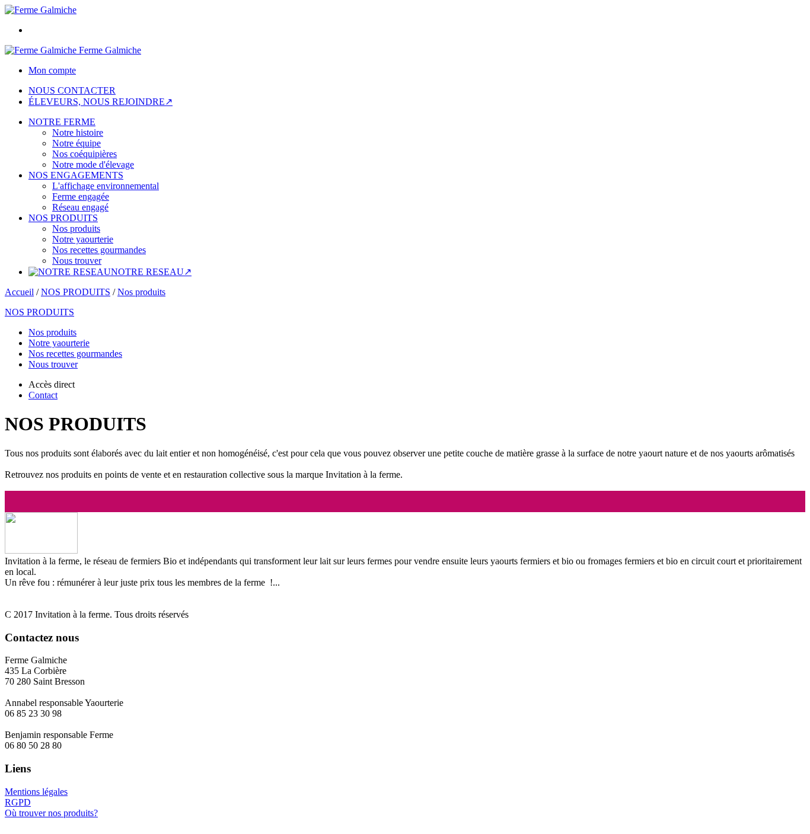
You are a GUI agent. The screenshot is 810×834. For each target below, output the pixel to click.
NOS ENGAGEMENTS (75, 175)
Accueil (19, 292)
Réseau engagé (80, 207)
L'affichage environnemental (105, 186)
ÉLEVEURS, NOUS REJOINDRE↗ (100, 102)
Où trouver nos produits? (51, 813)
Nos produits (76, 228)
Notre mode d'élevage (93, 164)
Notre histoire (77, 132)
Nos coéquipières (84, 154)
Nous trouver (76, 260)
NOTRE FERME (61, 122)
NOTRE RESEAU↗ (151, 272)
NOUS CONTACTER (72, 90)
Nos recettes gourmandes (99, 250)
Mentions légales (36, 792)
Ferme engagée (80, 196)
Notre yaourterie (82, 239)
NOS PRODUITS (63, 218)
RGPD (18, 802)
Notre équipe (76, 143)
